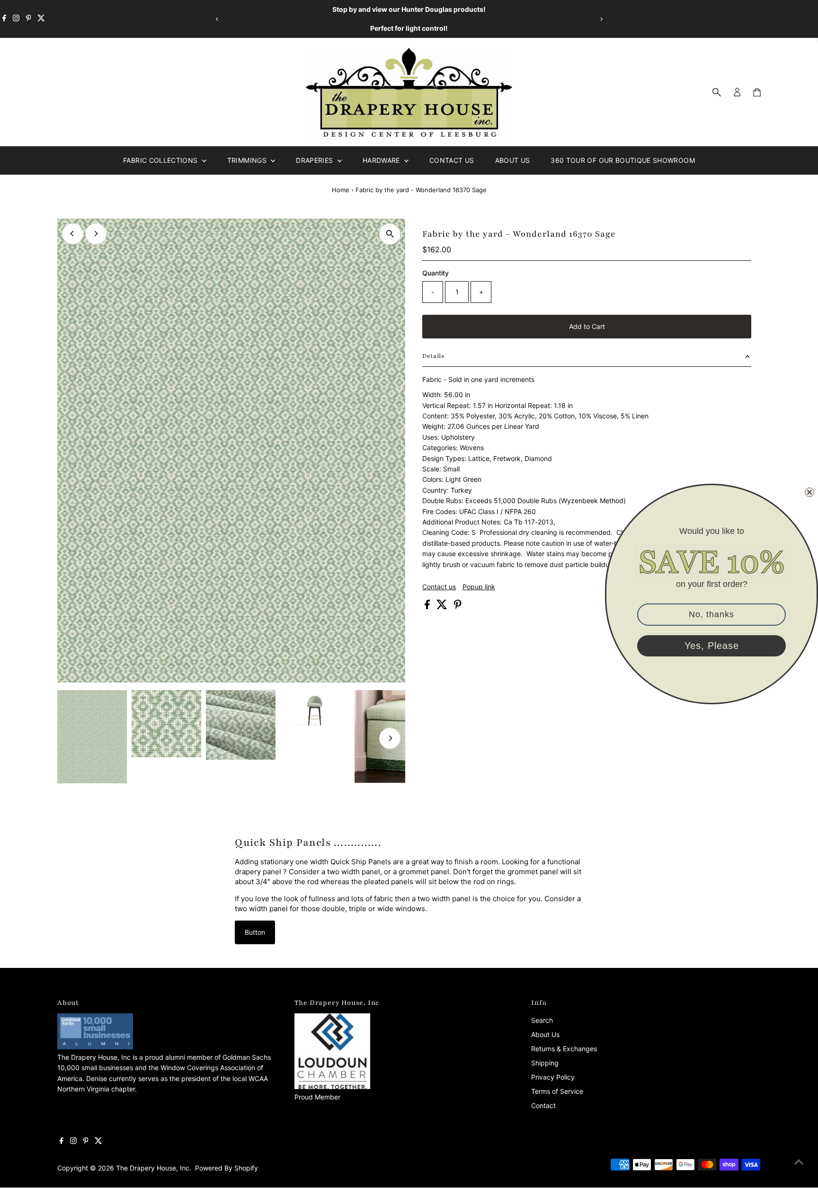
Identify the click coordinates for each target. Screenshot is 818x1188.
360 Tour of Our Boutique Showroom (623, 160)
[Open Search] (716, 92)
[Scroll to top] (799, 1162)
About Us (512, 160)
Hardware (382, 160)
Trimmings (248, 160)
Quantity (435, 273)
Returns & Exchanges (564, 1049)
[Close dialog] (809, 492)
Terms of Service (557, 1091)
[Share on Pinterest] (458, 607)
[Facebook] (4, 19)
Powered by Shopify (226, 1168)
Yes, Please (712, 646)
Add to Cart (587, 326)
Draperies (315, 160)
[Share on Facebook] (428, 607)
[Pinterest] (29, 19)
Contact (543, 1105)
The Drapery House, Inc (152, 1168)
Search (542, 1020)
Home (340, 190)
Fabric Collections (161, 160)
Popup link (478, 587)
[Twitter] (41, 19)
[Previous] (217, 19)
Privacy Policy (553, 1077)
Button (255, 932)
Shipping (545, 1063)
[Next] (601, 19)
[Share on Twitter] (442, 607)
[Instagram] (16, 19)
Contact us (439, 587)
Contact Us (451, 160)
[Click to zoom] (389, 234)
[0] (757, 92)
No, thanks (711, 615)
